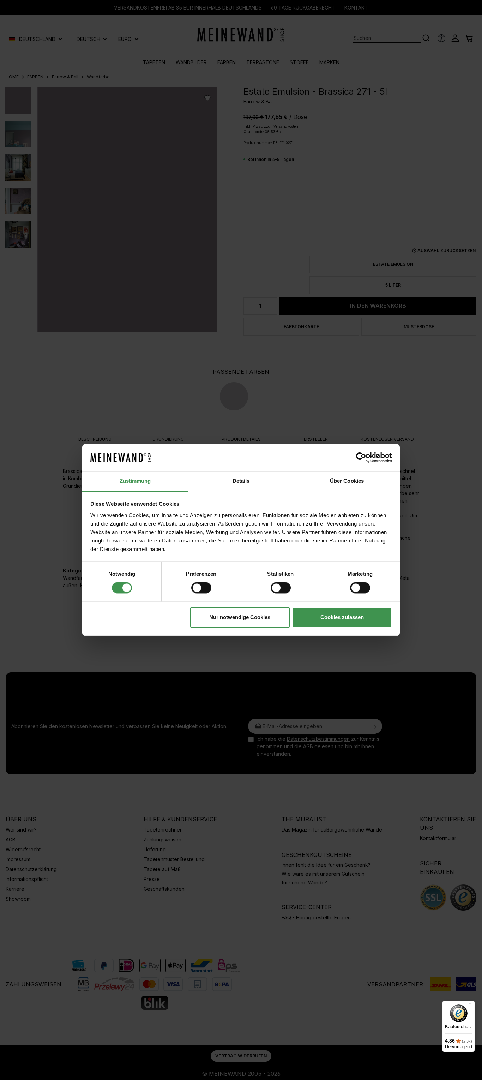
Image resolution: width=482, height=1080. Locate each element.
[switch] (201, 588)
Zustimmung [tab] (135, 481)
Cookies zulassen (342, 617)
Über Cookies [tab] (347, 481)
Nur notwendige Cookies (239, 617)
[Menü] (470, 1005)
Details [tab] (241, 481)
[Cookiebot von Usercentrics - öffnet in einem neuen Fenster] (361, 457)
